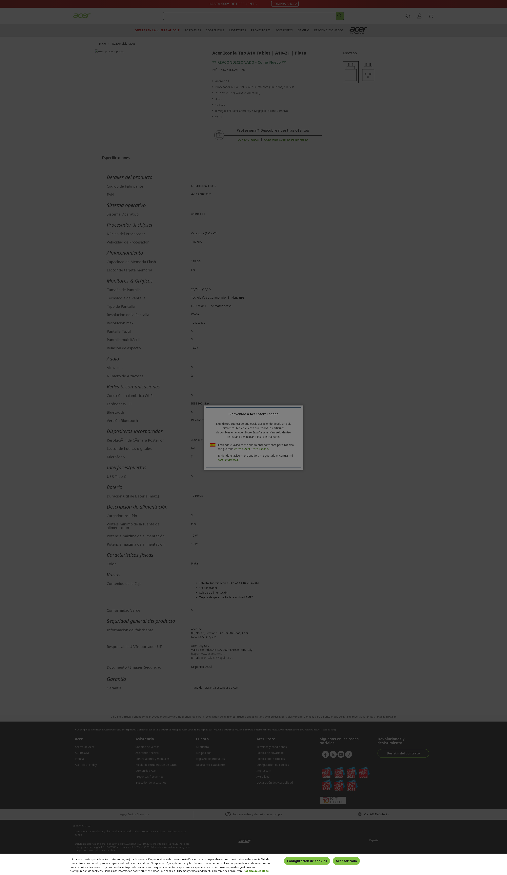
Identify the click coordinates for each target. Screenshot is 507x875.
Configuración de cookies (307, 861)
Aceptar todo (346, 861)
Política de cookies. (256, 871)
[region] (253, 864)
